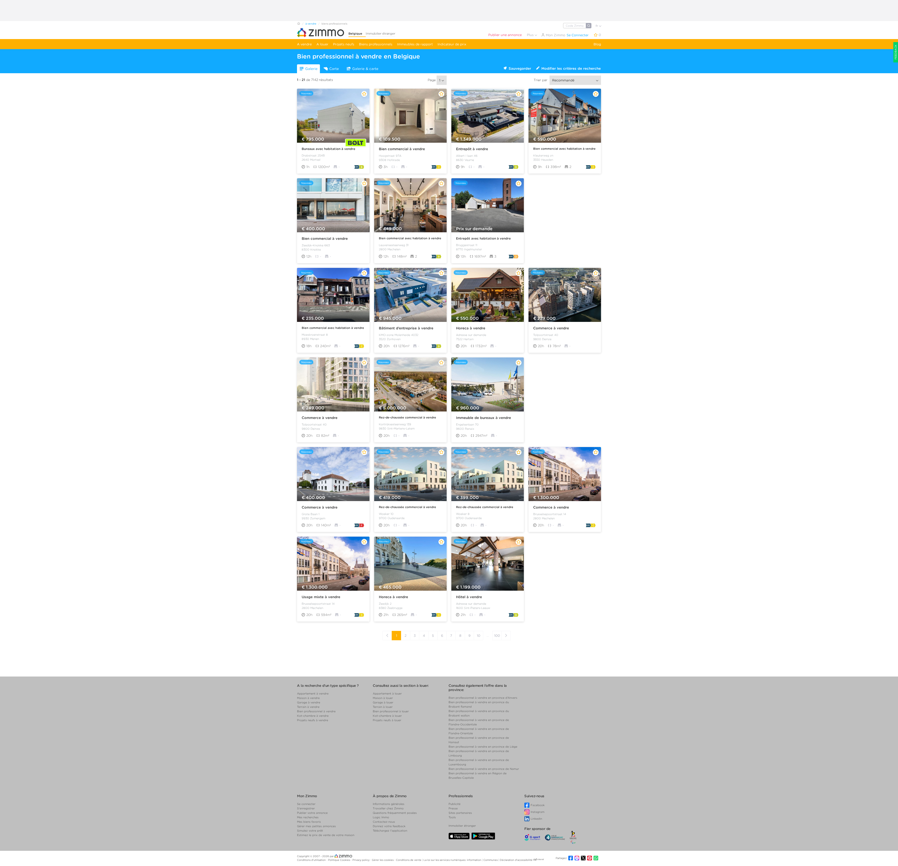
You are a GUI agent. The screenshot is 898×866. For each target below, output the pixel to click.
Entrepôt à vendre (472, 149)
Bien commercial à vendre (402, 149)
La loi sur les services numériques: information (453, 860)
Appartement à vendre (313, 693)
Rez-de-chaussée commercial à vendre (407, 417)
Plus (531, 35)
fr (597, 26)
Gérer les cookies (383, 860)
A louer (322, 44)
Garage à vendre (308, 702)
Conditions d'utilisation (311, 860)
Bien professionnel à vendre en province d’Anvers (483, 697)
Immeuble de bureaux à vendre (483, 418)
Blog (597, 44)
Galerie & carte (365, 69)
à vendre (310, 23)
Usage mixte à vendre (321, 597)
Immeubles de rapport (415, 44)
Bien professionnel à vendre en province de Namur (484, 769)
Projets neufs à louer (387, 720)
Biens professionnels (375, 44)
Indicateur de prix (452, 44)
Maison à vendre (308, 698)
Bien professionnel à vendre (316, 711)
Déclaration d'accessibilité (516, 860)
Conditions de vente (409, 860)
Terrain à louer (383, 707)
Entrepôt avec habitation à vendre (483, 238)
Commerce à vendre (551, 328)
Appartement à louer (387, 693)
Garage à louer (383, 702)
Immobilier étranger (380, 33)
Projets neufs (343, 44)
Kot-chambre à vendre (313, 715)
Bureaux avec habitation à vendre (328, 149)
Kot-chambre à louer (387, 715)
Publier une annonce (505, 35)
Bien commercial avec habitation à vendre (564, 148)
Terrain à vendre (308, 707)
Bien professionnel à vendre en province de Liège (483, 746)
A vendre (304, 44)
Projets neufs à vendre (312, 720)
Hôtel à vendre (469, 597)
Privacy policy (361, 860)
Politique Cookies (339, 860)
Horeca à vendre (470, 328)
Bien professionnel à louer (391, 711)
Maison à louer (383, 698)
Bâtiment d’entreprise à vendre (406, 328)
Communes (490, 860)
